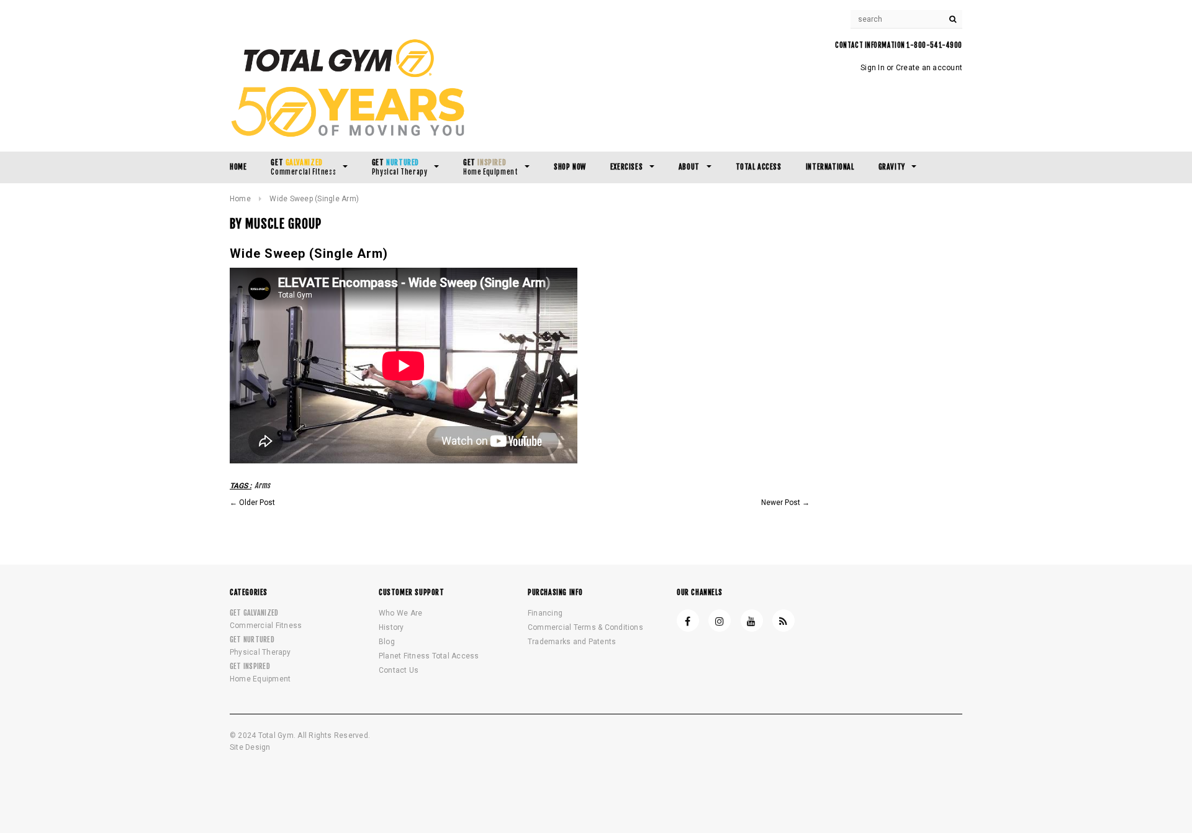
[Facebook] (688, 620)
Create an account (929, 67)
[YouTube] (752, 620)
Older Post (257, 502)
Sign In (872, 67)
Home (240, 198)
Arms (262, 485)
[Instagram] (719, 620)
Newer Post (780, 502)
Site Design (250, 747)
